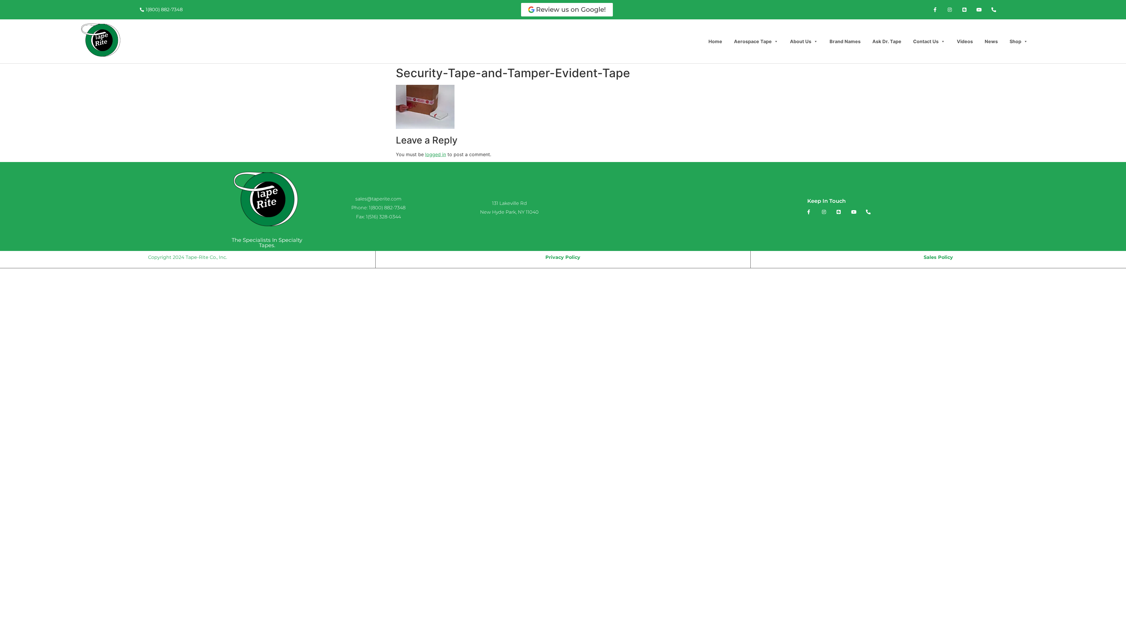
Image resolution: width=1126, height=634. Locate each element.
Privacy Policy (562, 257)
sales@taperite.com (378, 199)
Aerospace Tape (753, 41)
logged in (435, 154)
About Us (800, 41)
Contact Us (926, 41)
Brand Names (845, 41)
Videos (965, 41)
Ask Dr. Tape (886, 41)
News (991, 41)
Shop (1015, 41)
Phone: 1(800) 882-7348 (378, 207)
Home (715, 41)
